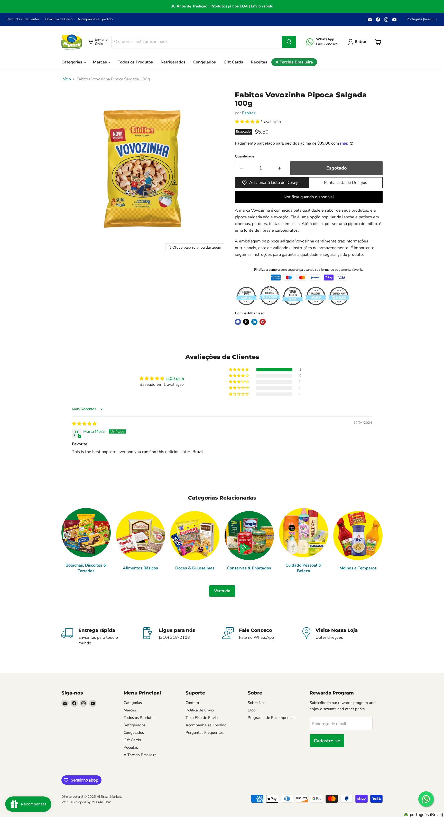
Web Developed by (86, 802)
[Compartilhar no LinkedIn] (254, 322)
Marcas (100, 62)
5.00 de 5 (175, 378)
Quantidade (244, 156)
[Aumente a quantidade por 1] (279, 168)
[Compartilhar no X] (246, 322)
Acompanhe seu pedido (95, 19)
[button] (248, 122)
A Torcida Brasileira (294, 62)
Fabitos (249, 113)
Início (66, 79)
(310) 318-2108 (174, 637)
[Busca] (289, 42)
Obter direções (329, 637)
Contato (192, 702)
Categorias (72, 62)
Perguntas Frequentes (23, 19)
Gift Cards (233, 62)
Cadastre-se (327, 741)
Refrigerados (173, 62)
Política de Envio (200, 710)
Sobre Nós (256, 702)
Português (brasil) (420, 19)
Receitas (259, 62)
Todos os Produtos (135, 62)
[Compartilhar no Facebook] (238, 322)
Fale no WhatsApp (256, 637)
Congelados (204, 62)
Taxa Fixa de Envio (58, 19)
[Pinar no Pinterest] (263, 322)
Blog (252, 710)
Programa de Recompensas (271, 717)
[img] (84, 424)
